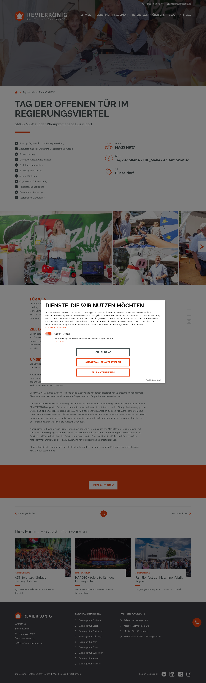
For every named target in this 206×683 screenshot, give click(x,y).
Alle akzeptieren (103, 372)
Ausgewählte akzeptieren (103, 362)
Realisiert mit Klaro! (153, 380)
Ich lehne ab (103, 352)
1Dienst (59, 341)
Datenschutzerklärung (56, 328)
